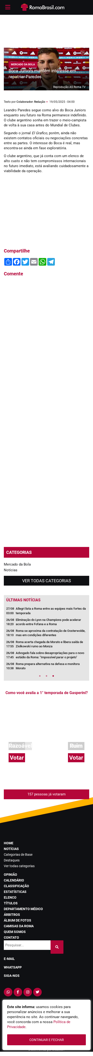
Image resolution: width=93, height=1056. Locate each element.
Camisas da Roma (19, 926)
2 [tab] (46, 676)
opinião (10, 874)
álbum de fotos (17, 920)
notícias (11, 849)
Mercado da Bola (17, 564)
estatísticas (15, 892)
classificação (16, 886)
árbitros (12, 915)
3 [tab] (53, 676)
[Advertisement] (46, 29)
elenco (10, 897)
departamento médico (23, 909)
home (8, 843)
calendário (14, 880)
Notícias (10, 570)
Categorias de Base (18, 854)
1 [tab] (40, 676)
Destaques (12, 860)
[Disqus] (46, 344)
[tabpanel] (46, 640)
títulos (11, 903)
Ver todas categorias (46, 580)
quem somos (15, 932)
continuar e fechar (46, 1040)
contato (11, 937)
